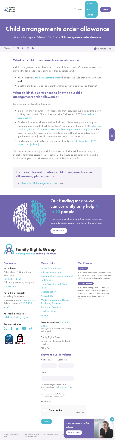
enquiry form (10, 286)
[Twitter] (5, 328)
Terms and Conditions (51, 307)
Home (17, 37)
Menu (80, 9)
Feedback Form (48, 311)
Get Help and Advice (33, 37)
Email (45, 372)
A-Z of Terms (52, 37)
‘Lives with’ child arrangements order (39, 183)
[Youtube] (23, 328)
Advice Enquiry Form (51, 272)
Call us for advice (90, 9)
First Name (47, 359)
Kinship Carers (86, 283)
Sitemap (45, 315)
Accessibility (47, 295)
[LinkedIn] (17, 328)
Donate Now (58, 231)
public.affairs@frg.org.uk (16, 317)
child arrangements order (47, 77)
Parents (83, 268)
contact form (30, 299)
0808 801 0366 (12, 278)
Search (105, 9)
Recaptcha (46, 401)
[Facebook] (11, 328)
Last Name (64, 359)
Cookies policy (48, 291)
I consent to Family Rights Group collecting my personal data (55, 395)
